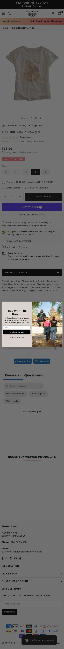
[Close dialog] (60, 303)
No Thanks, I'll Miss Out (17, 338)
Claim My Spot (17, 332)
